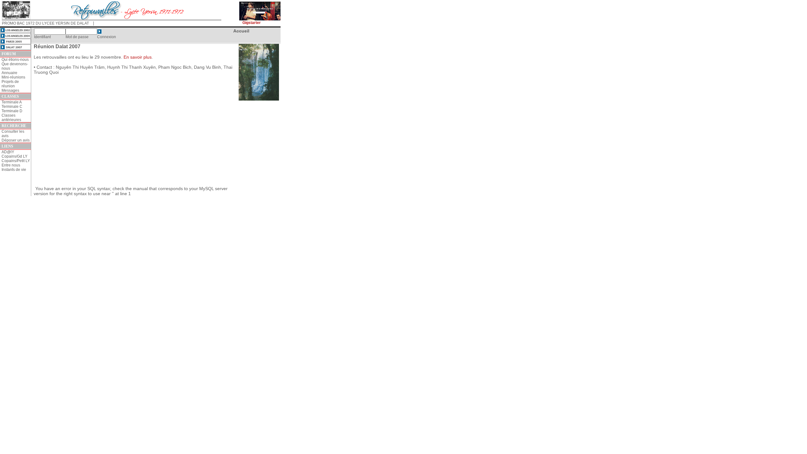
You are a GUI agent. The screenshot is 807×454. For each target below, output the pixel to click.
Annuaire (9, 73)
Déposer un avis (16, 140)
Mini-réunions (13, 77)
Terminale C (12, 106)
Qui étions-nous (15, 59)
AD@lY (8, 152)
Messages (10, 90)
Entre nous (11, 165)
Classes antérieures (11, 117)
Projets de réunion (10, 83)
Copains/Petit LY (16, 161)
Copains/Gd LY (14, 156)
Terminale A (12, 102)
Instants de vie (14, 169)
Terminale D (12, 111)
